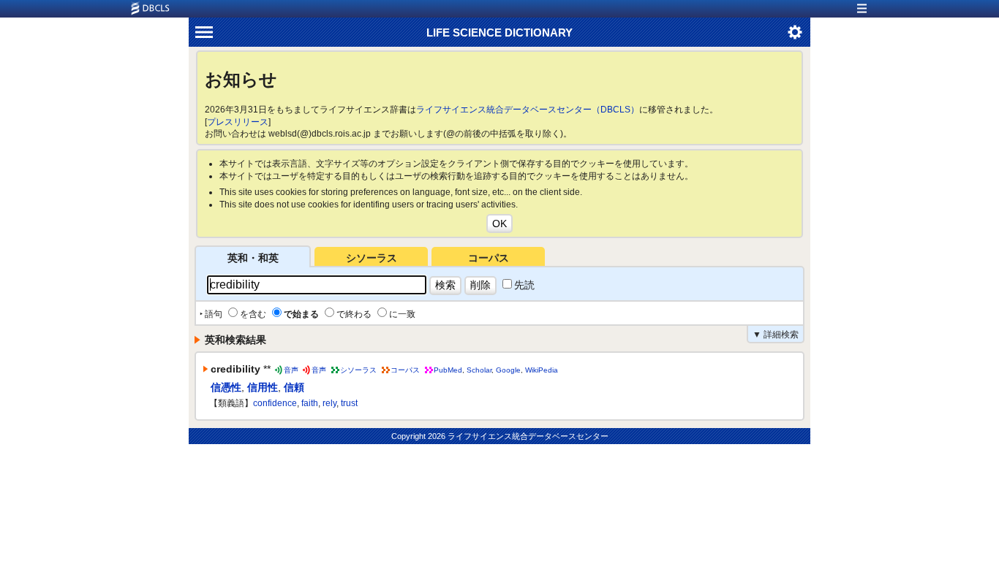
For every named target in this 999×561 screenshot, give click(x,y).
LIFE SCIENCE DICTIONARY (499, 32)
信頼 (294, 387)
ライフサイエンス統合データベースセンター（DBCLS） (527, 109)
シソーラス (371, 258)
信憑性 (226, 387)
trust (349, 403)
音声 (291, 370)
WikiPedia (541, 370)
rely (329, 403)
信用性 (262, 387)
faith (309, 403)
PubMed (448, 370)
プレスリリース (237, 122)
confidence (275, 403)
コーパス (488, 258)
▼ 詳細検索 (776, 334)
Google (508, 370)
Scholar (479, 370)
